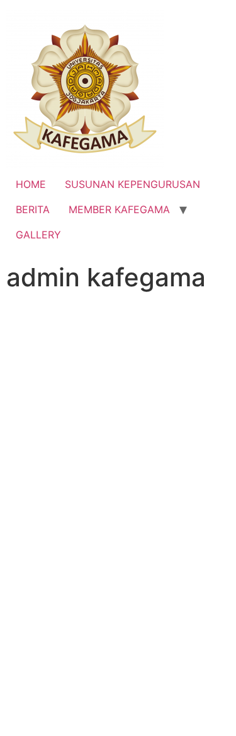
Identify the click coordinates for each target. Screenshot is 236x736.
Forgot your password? (118, 683)
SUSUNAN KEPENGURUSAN (132, 184)
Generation (36, 488)
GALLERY (38, 234)
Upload (118, 575)
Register (176, 646)
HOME (31, 184)
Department (38, 434)
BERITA (33, 209)
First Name (51, 326)
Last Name (30, 380)
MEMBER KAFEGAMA (119, 209)
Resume (24, 549)
